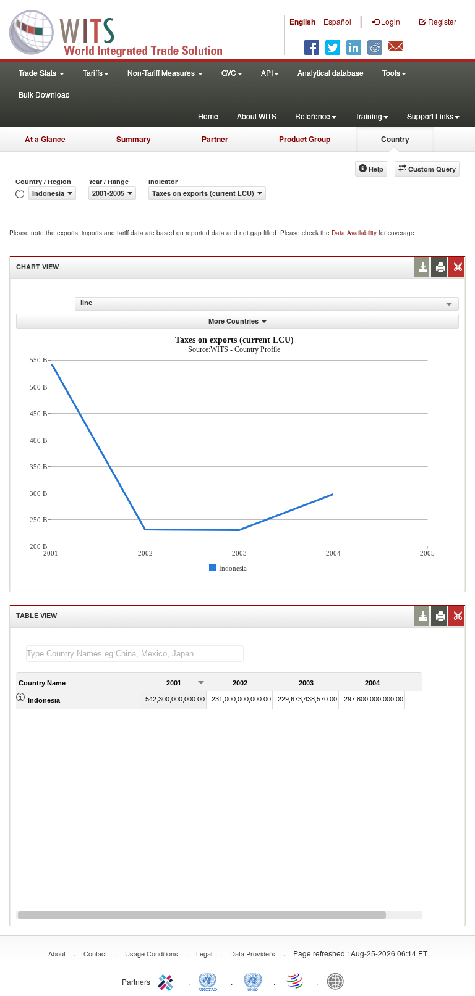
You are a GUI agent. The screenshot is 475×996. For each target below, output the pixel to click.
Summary (133, 138)
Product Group (304, 138)
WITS (123, 31)
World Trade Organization (295, 980)
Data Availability (355, 232)
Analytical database (330, 72)
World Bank (338, 980)
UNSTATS (253, 980)
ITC (167, 980)
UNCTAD (210, 980)
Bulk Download (44, 94)
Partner (215, 138)
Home (208, 116)
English (302, 21)
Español (337, 21)
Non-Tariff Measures (162, 72)
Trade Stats (38, 72)
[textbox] (135, 653)
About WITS (256, 116)
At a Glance (45, 138)
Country (395, 138)
